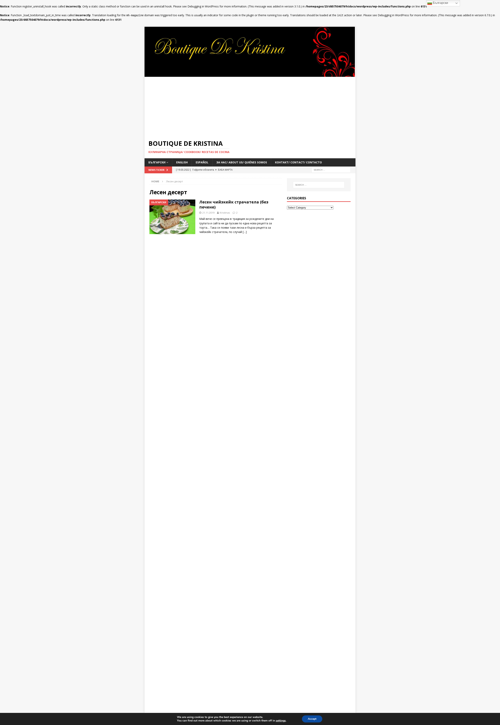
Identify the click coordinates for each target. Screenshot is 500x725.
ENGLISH (182, 162)
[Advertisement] (250, 106)
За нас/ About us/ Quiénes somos (241, 162)
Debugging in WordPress (203, 6)
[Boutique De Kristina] (250, 74)
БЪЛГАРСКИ (156, 162)
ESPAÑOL (202, 162)
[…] (245, 232)
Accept (312, 719)
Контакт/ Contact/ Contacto (298, 162)
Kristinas (225, 212)
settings (281, 720)
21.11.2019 (208, 212)
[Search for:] (331, 170)
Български (440, 2)
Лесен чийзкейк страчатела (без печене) (233, 204)
